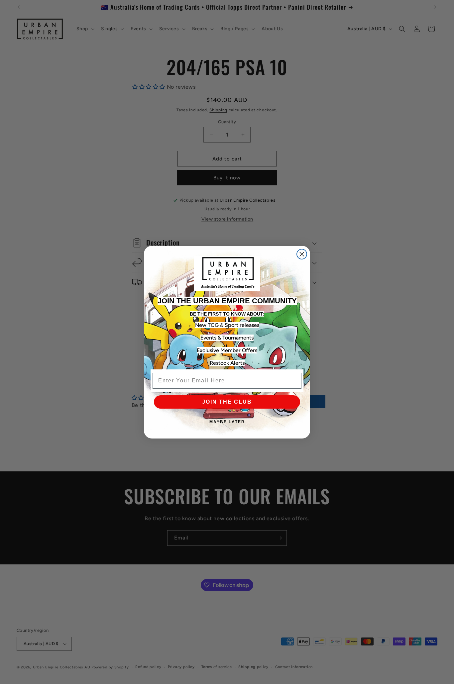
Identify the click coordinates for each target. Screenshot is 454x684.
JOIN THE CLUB (227, 402)
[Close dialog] (302, 254)
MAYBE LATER (227, 422)
